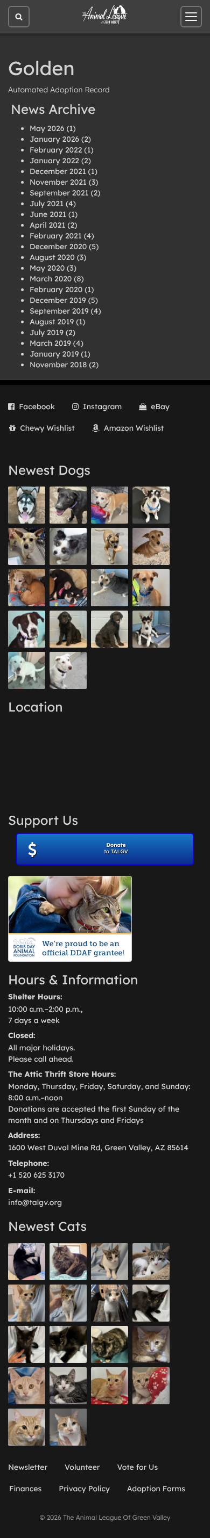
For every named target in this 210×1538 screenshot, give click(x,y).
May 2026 (47, 128)
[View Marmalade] (68, 1427)
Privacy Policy (84, 1488)
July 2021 (47, 203)
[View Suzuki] (151, 1261)
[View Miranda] (68, 587)
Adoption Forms (156, 1488)
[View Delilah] (109, 1344)
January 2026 (54, 139)
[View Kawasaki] (26, 1303)
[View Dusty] (109, 587)
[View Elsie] (109, 1385)
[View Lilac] (109, 629)
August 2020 (52, 257)
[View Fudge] (68, 1261)
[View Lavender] (68, 629)
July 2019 (47, 332)
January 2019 (54, 354)
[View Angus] (26, 1344)
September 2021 (59, 193)
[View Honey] (109, 505)
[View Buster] (26, 546)
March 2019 (50, 343)
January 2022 (54, 160)
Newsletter (27, 1467)
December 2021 (58, 171)
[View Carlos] (68, 505)
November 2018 (58, 364)
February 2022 (56, 150)
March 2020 (51, 279)
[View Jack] (151, 629)
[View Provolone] (26, 1427)
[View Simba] (151, 1385)
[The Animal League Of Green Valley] (105, 15)
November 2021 (58, 182)
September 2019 (59, 311)
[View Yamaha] (109, 1261)
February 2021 (56, 236)
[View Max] (68, 546)
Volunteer (82, 1467)
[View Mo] (26, 670)
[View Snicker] (151, 1344)
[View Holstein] (68, 1344)
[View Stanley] (26, 629)
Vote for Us (137, 1467)
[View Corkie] (151, 546)
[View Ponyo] (26, 587)
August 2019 (52, 322)
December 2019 (58, 300)
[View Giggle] (26, 1385)
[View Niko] (151, 587)
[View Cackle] (68, 1385)
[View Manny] (68, 670)
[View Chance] (151, 505)
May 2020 (47, 268)
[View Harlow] (26, 1261)
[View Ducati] (68, 1303)
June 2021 (48, 214)
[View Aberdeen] (151, 1303)
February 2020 (56, 289)
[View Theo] (109, 546)
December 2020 (58, 246)
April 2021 (47, 225)
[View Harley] (109, 1303)
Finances (25, 1488)
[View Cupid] (26, 505)
